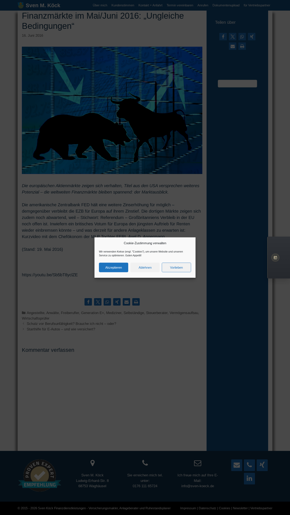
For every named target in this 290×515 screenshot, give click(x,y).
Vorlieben (176, 267)
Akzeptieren (113, 267)
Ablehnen (145, 267)
